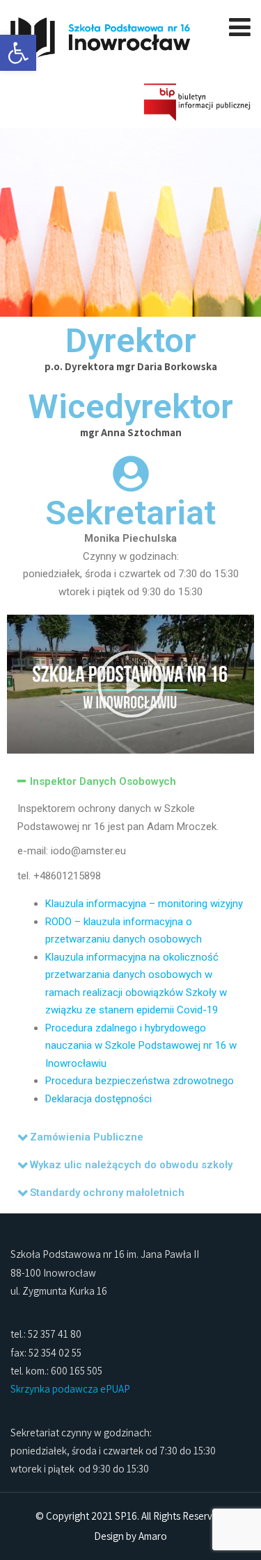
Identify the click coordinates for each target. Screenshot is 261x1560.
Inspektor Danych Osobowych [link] (103, 781)
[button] (131, 684)
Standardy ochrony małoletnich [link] (107, 1192)
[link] (18, 53)
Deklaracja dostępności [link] (98, 1099)
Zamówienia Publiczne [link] (86, 1137)
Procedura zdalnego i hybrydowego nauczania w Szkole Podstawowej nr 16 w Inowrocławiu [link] (141, 1046)
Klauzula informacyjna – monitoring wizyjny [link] (144, 903)
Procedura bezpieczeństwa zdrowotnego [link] (139, 1080)
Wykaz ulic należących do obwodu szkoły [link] (131, 1165)
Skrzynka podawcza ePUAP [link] (70, 1388)
